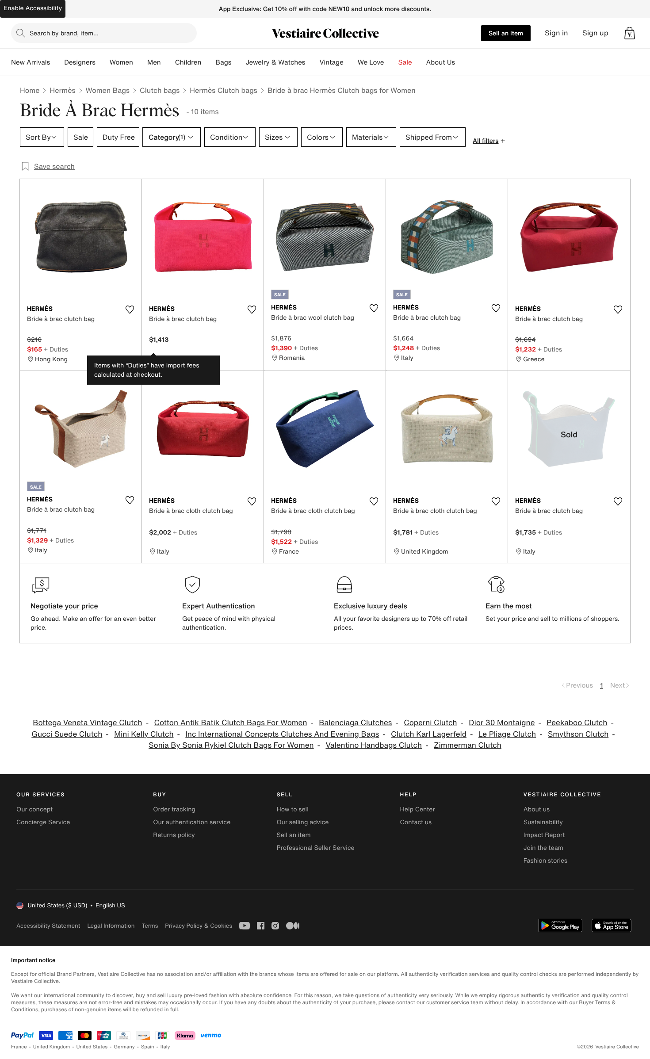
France (19, 1047)
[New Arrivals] (57, 62)
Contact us (416, 822)
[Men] (168, 62)
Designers (80, 62)
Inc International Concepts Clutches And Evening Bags (282, 734)
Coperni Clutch (430, 722)
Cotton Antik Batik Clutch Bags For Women (230, 722)
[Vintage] (350, 62)
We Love (371, 62)
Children (188, 62)
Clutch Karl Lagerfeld (428, 734)
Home (29, 90)
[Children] (208, 62)
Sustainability (543, 822)
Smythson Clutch (578, 734)
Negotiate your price (64, 605)
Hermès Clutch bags (223, 90)
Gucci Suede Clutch (66, 734)
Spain (147, 1047)
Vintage (331, 62)
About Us (440, 62)
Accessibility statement (48, 925)
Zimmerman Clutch (467, 745)
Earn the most (509, 605)
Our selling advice (302, 822)
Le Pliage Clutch (507, 734)
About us (537, 809)
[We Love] (391, 62)
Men (154, 62)
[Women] (140, 62)
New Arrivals (30, 62)
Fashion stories (545, 860)
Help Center (417, 809)
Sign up (595, 33)
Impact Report (544, 835)
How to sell (292, 809)
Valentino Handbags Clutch (373, 745)
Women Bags (108, 90)
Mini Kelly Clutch (143, 734)
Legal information (110, 925)
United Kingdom (51, 1047)
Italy (165, 1047)
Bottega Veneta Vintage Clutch (87, 722)
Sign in (556, 33)
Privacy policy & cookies (198, 925)
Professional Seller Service (315, 848)
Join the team (543, 848)
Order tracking (174, 809)
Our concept (34, 809)
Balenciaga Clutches (355, 722)
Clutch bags (160, 90)
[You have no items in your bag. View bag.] (629, 33)
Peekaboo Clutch (577, 722)
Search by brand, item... (64, 33)
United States (92, 1047)
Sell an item (506, 33)
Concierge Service (43, 822)
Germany (124, 1047)
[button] (629, 33)
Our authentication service (191, 822)
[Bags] (238, 62)
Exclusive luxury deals (370, 605)
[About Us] (462, 62)
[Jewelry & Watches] (312, 62)
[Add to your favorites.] (129, 309)
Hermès (62, 90)
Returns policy (174, 835)
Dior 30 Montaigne (502, 722)
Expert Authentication (218, 605)
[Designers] (102, 62)
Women (121, 62)
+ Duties (56, 349)
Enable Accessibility (33, 8)
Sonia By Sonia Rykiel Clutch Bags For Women (231, 745)
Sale (405, 62)
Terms (149, 925)
